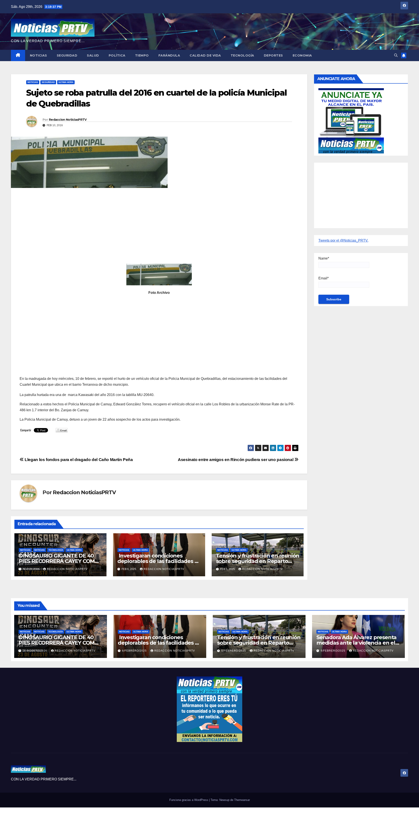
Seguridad (67, 55)
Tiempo (142, 55)
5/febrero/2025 (234, 650)
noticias (25, 550)
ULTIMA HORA (65, 82)
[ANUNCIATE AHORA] (351, 120)
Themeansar (242, 800)
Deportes (273, 55)
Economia (302, 55)
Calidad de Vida (205, 55)
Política (117, 55)
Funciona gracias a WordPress (189, 800)
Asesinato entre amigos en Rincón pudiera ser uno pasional (236, 459)
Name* (323, 258)
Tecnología (242, 55)
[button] (396, 55)
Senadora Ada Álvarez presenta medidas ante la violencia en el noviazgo (356, 642)
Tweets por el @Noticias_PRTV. (343, 240)
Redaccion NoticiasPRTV (68, 120)
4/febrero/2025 (333, 650)
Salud (93, 55)
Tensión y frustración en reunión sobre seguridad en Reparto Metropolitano (257, 561)
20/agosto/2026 (35, 650)
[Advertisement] (151, 222)
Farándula (169, 55)
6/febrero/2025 (135, 650)
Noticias (38, 55)
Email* (323, 278)
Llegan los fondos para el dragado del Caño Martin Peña (78, 459)
